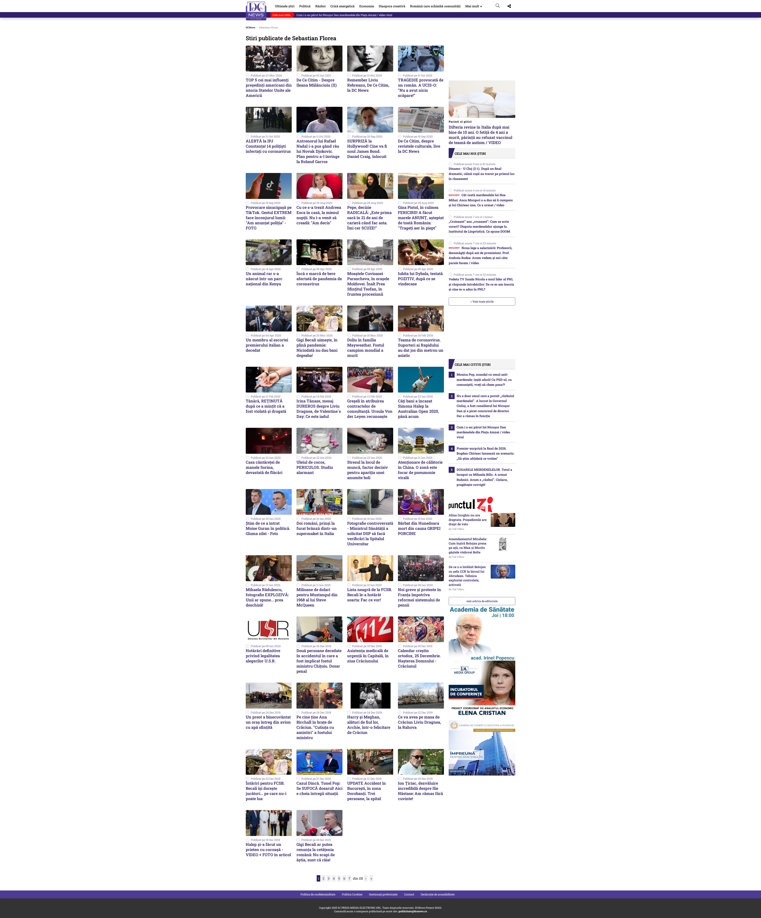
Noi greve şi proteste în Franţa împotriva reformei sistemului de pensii (419, 597)
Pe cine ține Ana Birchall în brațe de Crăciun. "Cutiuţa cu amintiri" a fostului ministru (315, 727)
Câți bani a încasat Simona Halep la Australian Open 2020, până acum (418, 408)
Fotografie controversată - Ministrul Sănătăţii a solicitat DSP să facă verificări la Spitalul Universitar (370, 533)
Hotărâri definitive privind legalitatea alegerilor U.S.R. (263, 655)
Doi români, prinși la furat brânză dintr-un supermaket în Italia (316, 528)
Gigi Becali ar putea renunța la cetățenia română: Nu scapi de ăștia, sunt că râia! (315, 852)
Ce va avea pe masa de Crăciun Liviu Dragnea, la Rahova (419, 722)
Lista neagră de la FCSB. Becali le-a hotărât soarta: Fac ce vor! (369, 594)
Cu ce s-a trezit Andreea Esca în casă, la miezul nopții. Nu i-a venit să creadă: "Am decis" (318, 215)
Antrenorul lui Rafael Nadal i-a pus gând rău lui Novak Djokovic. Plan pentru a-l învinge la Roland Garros (317, 151)
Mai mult (474, 6)
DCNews (256, 11)
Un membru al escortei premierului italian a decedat (267, 345)
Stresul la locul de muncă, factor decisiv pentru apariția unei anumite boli (367, 469)
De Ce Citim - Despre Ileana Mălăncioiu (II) (316, 82)
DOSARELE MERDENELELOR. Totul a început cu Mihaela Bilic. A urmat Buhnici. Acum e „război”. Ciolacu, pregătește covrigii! (484, 477)
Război (320, 6)
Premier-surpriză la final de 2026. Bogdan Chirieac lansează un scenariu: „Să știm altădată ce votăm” (485, 453)
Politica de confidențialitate (317, 894)
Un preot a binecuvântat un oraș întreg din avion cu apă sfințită (268, 722)
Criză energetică (342, 6)
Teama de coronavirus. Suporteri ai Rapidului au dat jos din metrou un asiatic (420, 347)
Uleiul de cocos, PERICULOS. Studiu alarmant (314, 467)
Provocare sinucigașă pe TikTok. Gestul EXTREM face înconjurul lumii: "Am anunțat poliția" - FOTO (269, 217)
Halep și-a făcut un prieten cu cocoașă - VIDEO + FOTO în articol (268, 849)
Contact (409, 894)
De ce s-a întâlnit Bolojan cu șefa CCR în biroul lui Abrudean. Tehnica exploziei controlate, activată (467, 576)
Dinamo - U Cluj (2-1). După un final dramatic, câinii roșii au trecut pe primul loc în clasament (481, 173)
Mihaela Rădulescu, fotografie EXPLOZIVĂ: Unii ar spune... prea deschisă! (267, 597)
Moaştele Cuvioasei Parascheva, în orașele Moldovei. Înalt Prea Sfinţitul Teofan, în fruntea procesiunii (368, 284)
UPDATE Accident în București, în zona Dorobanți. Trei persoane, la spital (366, 790)
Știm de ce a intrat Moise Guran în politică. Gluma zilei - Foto (268, 528)
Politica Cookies (352, 894)
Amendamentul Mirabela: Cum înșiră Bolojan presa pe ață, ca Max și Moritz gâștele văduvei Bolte (468, 545)
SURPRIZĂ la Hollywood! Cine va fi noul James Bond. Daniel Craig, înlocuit (367, 148)
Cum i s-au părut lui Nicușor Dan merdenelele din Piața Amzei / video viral (344, 15)
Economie (366, 6)
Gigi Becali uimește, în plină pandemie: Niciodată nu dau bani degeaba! (316, 347)
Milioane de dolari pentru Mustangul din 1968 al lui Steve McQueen (316, 597)
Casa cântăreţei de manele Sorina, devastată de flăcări (264, 467)
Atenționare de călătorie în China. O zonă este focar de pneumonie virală (420, 469)
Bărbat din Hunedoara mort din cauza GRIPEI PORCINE (419, 528)
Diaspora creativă (392, 6)
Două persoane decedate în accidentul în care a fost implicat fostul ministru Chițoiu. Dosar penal (318, 661)
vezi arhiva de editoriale (482, 601)
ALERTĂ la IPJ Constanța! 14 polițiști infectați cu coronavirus (268, 146)
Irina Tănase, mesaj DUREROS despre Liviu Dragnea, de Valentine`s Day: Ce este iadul (318, 408)
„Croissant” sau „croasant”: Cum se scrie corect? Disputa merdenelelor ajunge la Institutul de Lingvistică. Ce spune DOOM (479, 226)
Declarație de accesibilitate (438, 894)
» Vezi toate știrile (482, 301)
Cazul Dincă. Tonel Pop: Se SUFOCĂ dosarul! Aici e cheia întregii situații (319, 788)
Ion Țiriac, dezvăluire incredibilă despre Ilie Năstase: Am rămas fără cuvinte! (420, 790)
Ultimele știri (284, 6)
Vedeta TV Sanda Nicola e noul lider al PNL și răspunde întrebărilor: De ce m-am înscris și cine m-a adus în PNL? (481, 284)
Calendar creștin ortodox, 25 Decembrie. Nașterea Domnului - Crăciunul (419, 658)
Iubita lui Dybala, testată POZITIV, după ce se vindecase (420, 278)
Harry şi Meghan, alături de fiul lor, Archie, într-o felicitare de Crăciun (368, 724)
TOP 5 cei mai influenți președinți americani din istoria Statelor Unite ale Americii (269, 87)
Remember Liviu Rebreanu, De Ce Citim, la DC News (368, 85)
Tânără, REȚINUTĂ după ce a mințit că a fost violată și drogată (266, 406)
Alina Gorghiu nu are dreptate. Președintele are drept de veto (468, 519)
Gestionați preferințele (383, 894)
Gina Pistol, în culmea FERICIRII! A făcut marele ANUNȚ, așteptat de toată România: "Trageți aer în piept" (421, 217)
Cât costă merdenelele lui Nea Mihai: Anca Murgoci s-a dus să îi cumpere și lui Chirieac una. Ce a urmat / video (481, 200)
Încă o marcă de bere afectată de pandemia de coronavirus (319, 278)
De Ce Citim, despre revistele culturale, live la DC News (419, 146)
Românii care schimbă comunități (435, 6)
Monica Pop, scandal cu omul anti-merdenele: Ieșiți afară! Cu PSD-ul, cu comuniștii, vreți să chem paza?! (484, 379)
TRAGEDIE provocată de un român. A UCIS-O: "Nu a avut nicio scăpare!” (420, 87)
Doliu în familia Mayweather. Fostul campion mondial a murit (365, 347)
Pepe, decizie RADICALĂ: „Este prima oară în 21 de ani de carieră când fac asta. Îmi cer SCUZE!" (369, 217)
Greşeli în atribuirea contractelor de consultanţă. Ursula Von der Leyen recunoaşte (369, 408)
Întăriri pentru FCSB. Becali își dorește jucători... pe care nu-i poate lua (266, 790)
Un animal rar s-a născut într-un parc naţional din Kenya (264, 278)
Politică (305, 6)
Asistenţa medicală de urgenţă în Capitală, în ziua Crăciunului (368, 655)
